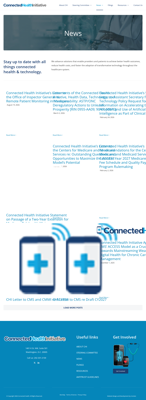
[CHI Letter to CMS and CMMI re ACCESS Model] (38, 258)
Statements (38, 181)
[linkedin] (38, 363)
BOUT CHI (82, 346)
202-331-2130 (40, 358)
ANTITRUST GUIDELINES (87, 377)
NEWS (79, 358)
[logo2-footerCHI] (36, 335)
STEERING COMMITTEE (87, 352)
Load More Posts (73, 307)
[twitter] (34, 363)
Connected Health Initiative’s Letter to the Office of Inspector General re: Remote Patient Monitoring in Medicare (37, 97)
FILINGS (80, 365)
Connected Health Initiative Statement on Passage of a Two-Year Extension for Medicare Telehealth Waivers (37, 219)
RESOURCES (82, 371)
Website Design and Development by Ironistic (121, 396)
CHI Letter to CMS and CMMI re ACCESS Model (37, 301)
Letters (38, 263)
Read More (10, 135)
